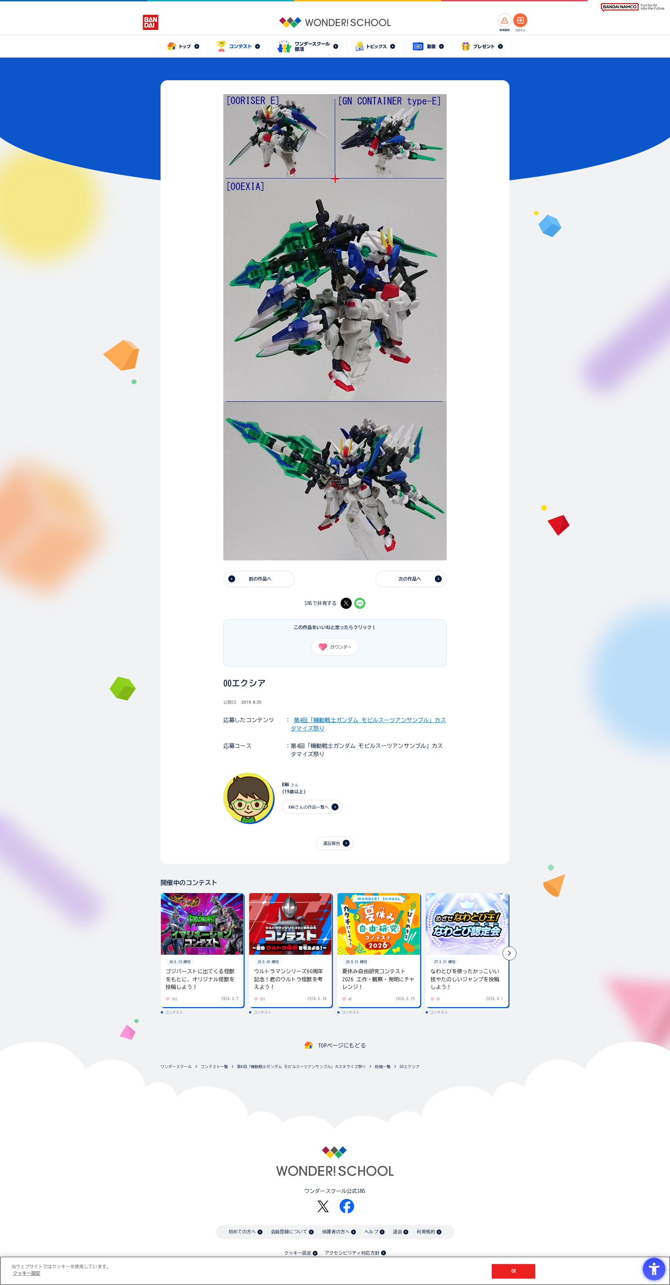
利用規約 (426, 1232)
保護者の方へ (336, 1232)
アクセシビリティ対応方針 (352, 1253)
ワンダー (340, 647)
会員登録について (289, 1232)
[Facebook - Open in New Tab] (347, 1206)
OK (513, 1271)
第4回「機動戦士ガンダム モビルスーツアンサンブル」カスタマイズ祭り (301, 1066)
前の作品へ (260, 579)
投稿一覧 (382, 1066)
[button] (509, 953)
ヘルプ (371, 1232)
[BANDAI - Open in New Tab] (151, 22)
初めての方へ (242, 1232)
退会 (397, 1232)
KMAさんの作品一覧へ (309, 807)
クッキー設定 (297, 1253)
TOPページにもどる (342, 1045)
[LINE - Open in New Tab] (359, 603)
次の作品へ (410, 579)
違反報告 (331, 843)
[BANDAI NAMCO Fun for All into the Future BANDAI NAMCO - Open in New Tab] (632, 7)
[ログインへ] (520, 20)
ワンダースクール (176, 1066)
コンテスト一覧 (214, 1066)
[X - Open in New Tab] (346, 603)
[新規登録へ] (505, 20)
